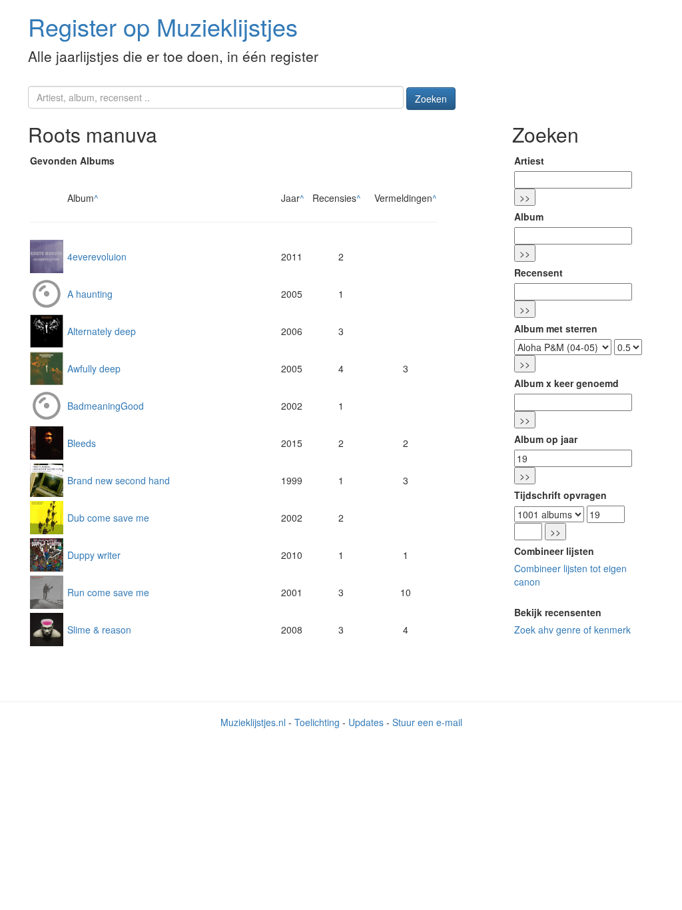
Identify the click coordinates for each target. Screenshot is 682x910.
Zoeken (431, 98)
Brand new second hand (118, 480)
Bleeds (81, 443)
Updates (366, 722)
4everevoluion (97, 256)
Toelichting (317, 722)
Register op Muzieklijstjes (163, 26)
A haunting (90, 293)
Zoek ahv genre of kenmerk (572, 629)
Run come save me (108, 592)
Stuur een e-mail (427, 722)
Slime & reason (99, 629)
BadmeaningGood (105, 405)
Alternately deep (101, 331)
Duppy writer (94, 555)
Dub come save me (108, 517)
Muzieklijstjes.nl (253, 722)
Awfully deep (94, 368)
